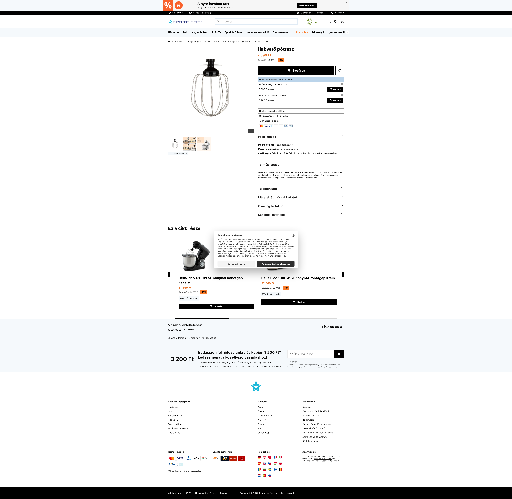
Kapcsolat (339, 13)
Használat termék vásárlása (274, 95)
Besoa (261, 424)
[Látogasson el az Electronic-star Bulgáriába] (264, 469)
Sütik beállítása (310, 441)
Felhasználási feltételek (311, 461)
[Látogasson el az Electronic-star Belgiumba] (280, 469)
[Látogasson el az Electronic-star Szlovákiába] (264, 463)
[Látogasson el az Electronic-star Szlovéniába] (269, 475)
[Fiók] (329, 21)
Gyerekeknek (174, 432)
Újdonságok (318, 32)
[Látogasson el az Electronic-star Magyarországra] (275, 463)
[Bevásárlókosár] (342, 21)
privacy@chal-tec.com (323, 367)
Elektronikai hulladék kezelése (317, 432)
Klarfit (261, 428)
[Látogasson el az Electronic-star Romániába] (259, 469)
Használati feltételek (205, 493)
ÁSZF (188, 493)
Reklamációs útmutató (313, 428)
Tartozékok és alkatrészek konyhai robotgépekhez (229, 41)
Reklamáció (308, 419)
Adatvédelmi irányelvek (323, 459)
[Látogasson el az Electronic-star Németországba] (259, 457)
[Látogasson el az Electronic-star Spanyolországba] (259, 463)
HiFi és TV (173, 419)
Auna (260, 407)
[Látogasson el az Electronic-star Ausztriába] (264, 457)
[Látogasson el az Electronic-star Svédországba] (269, 469)
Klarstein (262, 419)
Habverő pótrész (262, 41)
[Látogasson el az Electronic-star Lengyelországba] (280, 463)
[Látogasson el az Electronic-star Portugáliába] (264, 475)
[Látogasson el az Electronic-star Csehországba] (269, 463)
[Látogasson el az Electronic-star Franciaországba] (275, 457)
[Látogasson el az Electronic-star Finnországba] (275, 469)
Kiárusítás (302, 32)
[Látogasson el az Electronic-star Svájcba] (269, 457)
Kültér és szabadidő (178, 428)
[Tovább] (347, 32)
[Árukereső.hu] (313, 21)
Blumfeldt (262, 411)
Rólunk (223, 493)
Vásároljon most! (306, 5)
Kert (170, 411)
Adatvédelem (292, 362)
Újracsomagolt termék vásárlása (276, 84)
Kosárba (299, 70)
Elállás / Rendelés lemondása (317, 424)
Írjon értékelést (332, 326)
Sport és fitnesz (176, 424)
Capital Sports (265, 415)
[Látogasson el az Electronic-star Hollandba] (259, 475)
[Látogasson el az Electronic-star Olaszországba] (280, 457)
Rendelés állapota (311, 415)
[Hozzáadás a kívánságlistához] (339, 70)
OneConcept (264, 432)
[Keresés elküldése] (218, 21)
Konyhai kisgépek (195, 41)
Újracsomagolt (336, 32)
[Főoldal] (171, 41)
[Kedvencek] (335, 21)
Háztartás (179, 41)
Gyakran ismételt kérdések (312, 13)
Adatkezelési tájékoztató (315, 437)
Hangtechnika (175, 415)
